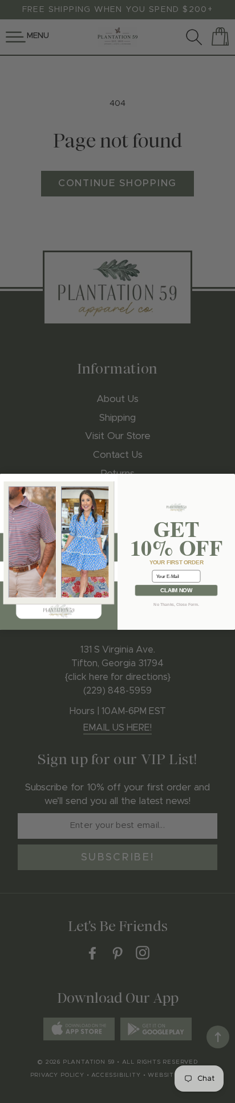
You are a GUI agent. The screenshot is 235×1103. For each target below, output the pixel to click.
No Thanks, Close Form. (175, 604)
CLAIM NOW (176, 590)
